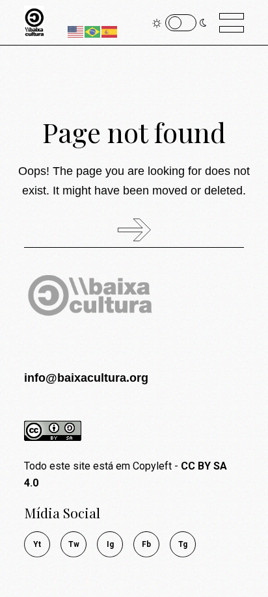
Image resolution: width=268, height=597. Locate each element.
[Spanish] (109, 31)
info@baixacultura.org (86, 377)
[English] (76, 31)
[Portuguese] (93, 31)
